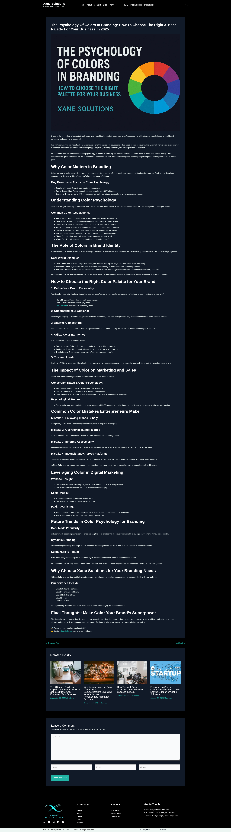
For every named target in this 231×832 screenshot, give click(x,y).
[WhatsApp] (44, 822)
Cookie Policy (78, 830)
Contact (97, 5)
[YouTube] (63, 822)
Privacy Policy (49, 830)
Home (81, 5)
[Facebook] (49, 822)
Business (70, 698)
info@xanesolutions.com (159, 810)
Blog (105, 5)
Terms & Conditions (63, 830)
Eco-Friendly (61, 306)
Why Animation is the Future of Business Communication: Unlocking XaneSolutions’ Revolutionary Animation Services (99, 693)
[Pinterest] (58, 822)
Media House (136, 5)
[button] (187, 4)
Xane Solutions (54, 3)
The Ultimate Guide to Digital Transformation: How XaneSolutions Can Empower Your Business (65, 691)
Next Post (180, 643)
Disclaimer (89, 830)
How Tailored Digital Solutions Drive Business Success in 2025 (130, 689)
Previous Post (52, 643)
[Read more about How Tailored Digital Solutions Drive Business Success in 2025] (132, 673)
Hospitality (123, 5)
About (89, 5)
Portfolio (113, 5)
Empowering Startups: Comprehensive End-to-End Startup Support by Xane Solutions (165, 691)
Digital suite (149, 5)
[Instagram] (53, 822)
